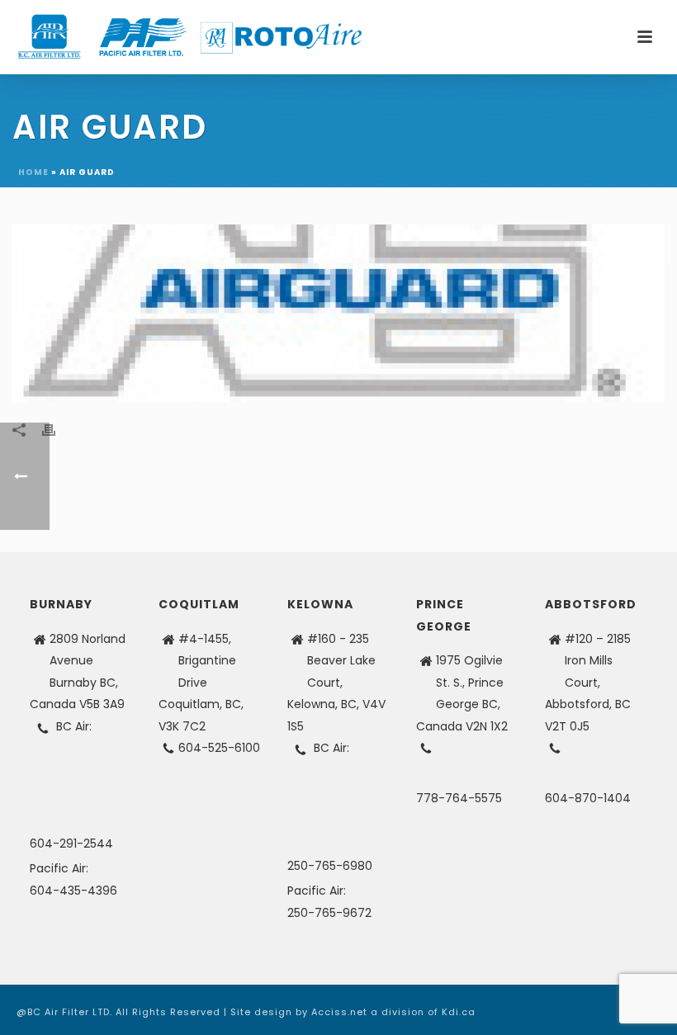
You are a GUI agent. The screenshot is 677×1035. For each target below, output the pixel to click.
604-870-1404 (588, 798)
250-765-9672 (329, 912)
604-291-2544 (71, 843)
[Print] (57, 429)
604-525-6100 (219, 747)
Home (33, 172)
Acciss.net (339, 1011)
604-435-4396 (73, 890)
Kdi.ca (459, 1011)
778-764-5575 (459, 798)
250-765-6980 (329, 865)
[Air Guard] (338, 313)
